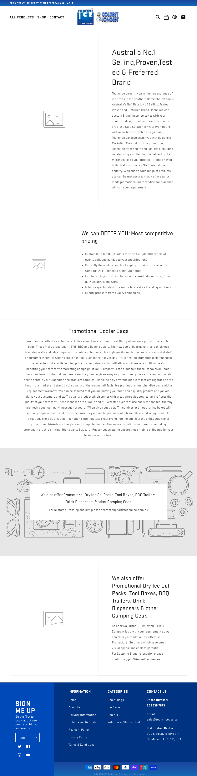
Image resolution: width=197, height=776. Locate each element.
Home (72, 700)
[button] (41, 17)
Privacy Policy (78, 737)
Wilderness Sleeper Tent (124, 722)
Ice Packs (114, 707)
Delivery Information (82, 715)
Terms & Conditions (81, 744)
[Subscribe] (35, 737)
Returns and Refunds (82, 722)
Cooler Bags (116, 700)
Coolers (113, 715)
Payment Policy (78, 729)
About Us (74, 707)
